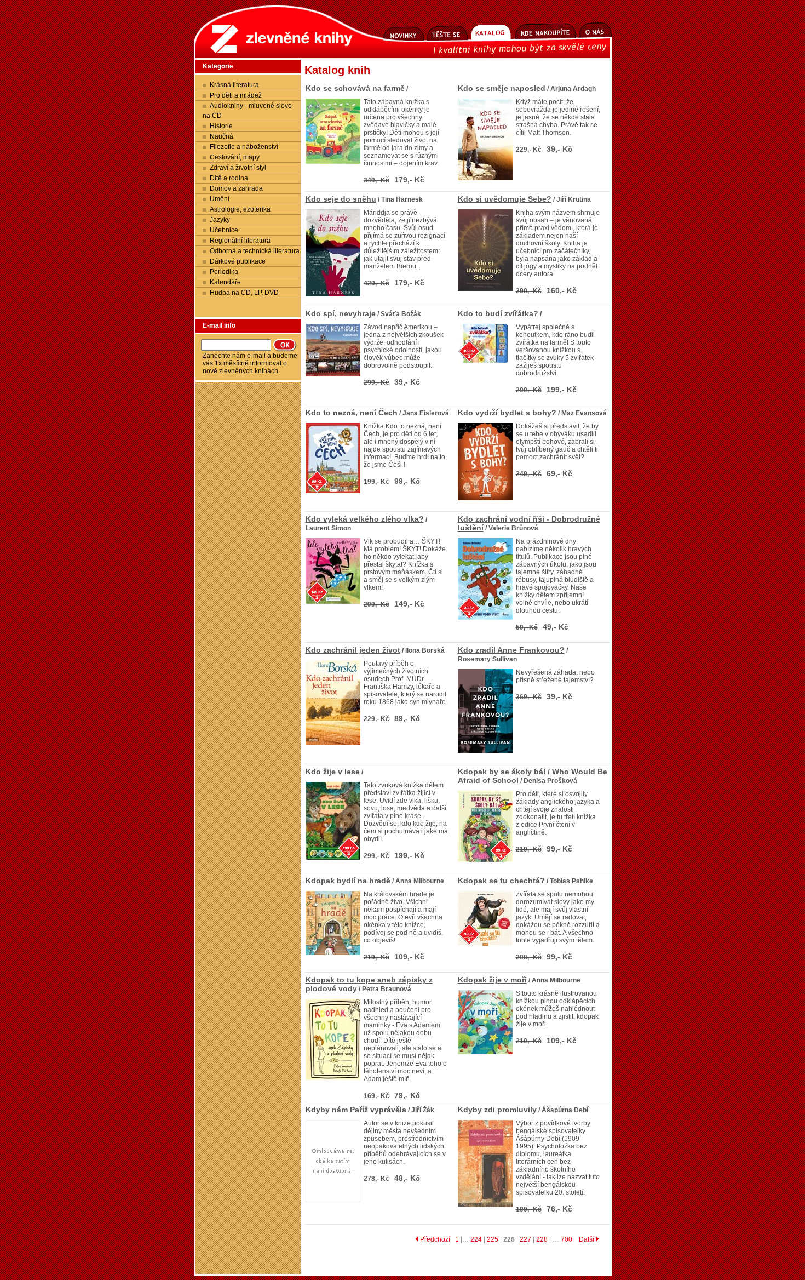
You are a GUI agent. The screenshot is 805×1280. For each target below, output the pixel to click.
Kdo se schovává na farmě (355, 88)
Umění (219, 199)
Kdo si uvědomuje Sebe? (504, 199)
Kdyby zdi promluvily (497, 1109)
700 (566, 1239)
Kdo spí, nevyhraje (341, 313)
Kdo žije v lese (333, 771)
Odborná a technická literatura (255, 251)
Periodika (224, 272)
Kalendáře (225, 282)
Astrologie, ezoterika (240, 209)
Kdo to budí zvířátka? (498, 313)
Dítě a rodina (229, 178)
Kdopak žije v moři (492, 979)
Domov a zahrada (236, 188)
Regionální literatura (240, 240)
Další (587, 1239)
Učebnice (224, 230)
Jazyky (220, 220)
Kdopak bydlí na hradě (348, 880)
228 (542, 1239)
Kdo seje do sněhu (341, 199)
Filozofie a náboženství (244, 147)
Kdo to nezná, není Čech (352, 412)
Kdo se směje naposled (501, 88)
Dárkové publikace (238, 261)
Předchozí (434, 1239)
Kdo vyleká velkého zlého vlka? (365, 519)
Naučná (221, 136)
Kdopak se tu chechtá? (501, 880)
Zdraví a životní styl (238, 168)
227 (525, 1239)
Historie (221, 126)
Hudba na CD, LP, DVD (244, 292)
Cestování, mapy (235, 157)
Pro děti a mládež (236, 95)
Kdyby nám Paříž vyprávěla (356, 1109)
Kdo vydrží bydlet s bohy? (507, 412)
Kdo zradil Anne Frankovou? (511, 649)
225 (492, 1239)
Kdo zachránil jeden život (353, 649)
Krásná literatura (234, 85)
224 (476, 1239)
